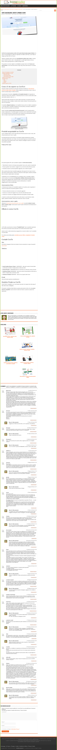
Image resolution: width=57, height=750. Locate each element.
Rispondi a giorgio (33, 484)
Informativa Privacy (15, 729)
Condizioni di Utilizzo (23, 746)
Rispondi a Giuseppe (33, 431)
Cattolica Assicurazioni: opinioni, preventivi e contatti (11, 363)
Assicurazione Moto (7, 75)
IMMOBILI (26, 5)
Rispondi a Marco (33, 425)
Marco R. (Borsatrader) (7, 14)
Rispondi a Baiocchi (33, 408)
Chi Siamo (8, 746)
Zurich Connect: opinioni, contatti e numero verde (27, 350)
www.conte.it (4, 245)
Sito (4, 79)
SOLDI (20, 5)
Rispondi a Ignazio (33, 693)
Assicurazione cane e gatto (8, 76)
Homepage (3, 746)
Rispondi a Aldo (34, 638)
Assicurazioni (6, 9)
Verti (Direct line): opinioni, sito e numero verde (10, 337)
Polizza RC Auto (7, 74)
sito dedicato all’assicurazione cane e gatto (15, 203)
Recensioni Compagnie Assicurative (16, 9)
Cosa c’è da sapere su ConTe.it (8, 72)
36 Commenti (23, 14)
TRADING (14, 5)
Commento (4, 711)
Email (5, 82)
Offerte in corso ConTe (6, 77)
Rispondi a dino (34, 538)
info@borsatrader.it (20, 748)
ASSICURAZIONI (6, 5)
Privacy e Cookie (31, 746)
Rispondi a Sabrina (33, 679)
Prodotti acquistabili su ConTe (7, 73)
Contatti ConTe (5, 78)
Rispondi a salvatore (33, 571)
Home (2, 9)
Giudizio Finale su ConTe (6, 83)
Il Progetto (13, 746)
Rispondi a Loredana (33, 586)
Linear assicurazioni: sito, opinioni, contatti (27, 337)
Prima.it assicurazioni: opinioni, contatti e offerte (27, 363)
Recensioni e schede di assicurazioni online (28, 377)
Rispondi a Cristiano (33, 599)
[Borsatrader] (15, 2)
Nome (3, 721)
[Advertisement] (19, 44)
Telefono (5, 81)
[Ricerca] (55, 10)
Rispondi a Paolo (34, 563)
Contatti (16, 746)
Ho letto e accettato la (11, 729)
